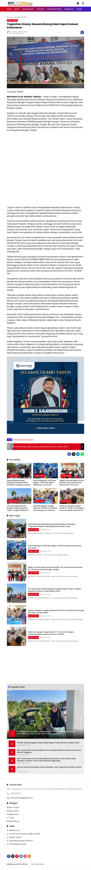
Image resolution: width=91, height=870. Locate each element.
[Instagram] (25, 856)
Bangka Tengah (12, 20)
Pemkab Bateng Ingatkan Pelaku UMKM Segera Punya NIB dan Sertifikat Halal (48, 743)
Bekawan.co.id (14, 830)
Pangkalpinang (12, 814)
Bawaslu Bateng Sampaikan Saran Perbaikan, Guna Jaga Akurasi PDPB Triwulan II (49, 768)
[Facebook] (69, 454)
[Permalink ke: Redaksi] (9, 32)
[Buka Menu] (78, 3)
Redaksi (14, 31)
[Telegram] (78, 454)
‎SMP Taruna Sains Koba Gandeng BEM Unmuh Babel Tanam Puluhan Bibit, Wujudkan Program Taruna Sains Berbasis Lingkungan (46, 760)
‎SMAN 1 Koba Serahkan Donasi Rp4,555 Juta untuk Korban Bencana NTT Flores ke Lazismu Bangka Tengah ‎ (72, 482)
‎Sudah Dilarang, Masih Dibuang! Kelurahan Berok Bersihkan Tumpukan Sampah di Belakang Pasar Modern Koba (19, 482)
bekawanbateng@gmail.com (22, 798)
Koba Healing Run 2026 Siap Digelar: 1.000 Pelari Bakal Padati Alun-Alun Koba (44, 482)
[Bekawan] (21, 3)
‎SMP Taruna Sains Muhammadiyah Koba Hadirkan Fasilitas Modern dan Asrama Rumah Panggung (49, 751)
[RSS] (29, 856)
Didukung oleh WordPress (17, 864)
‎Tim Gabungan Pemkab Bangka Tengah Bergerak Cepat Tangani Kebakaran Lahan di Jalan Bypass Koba (18, 508)
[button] (82, 3)
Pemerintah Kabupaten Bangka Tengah (24, 834)
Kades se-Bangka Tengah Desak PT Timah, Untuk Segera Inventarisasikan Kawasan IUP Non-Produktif (72, 508)
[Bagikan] (82, 32)
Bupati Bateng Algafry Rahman (21, 841)
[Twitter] (73, 454)
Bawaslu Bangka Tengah (24, 440)
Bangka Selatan (13, 811)
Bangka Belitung (13, 821)
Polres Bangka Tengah (17, 844)
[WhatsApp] (82, 454)
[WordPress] (21, 856)
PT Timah (10, 818)
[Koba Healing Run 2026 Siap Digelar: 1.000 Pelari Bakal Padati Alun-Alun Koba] (45, 470)
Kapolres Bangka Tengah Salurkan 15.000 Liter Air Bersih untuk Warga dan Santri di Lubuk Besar (45, 508)
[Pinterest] (17, 856)
